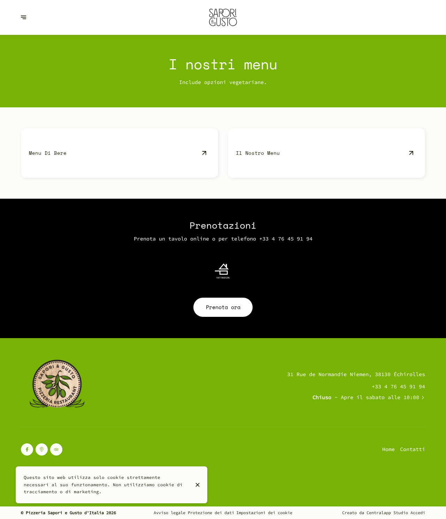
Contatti (412, 449)
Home (388, 449)
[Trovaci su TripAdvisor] (56, 449)
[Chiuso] (197, 485)
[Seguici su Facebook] (27, 449)
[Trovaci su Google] (42, 449)
